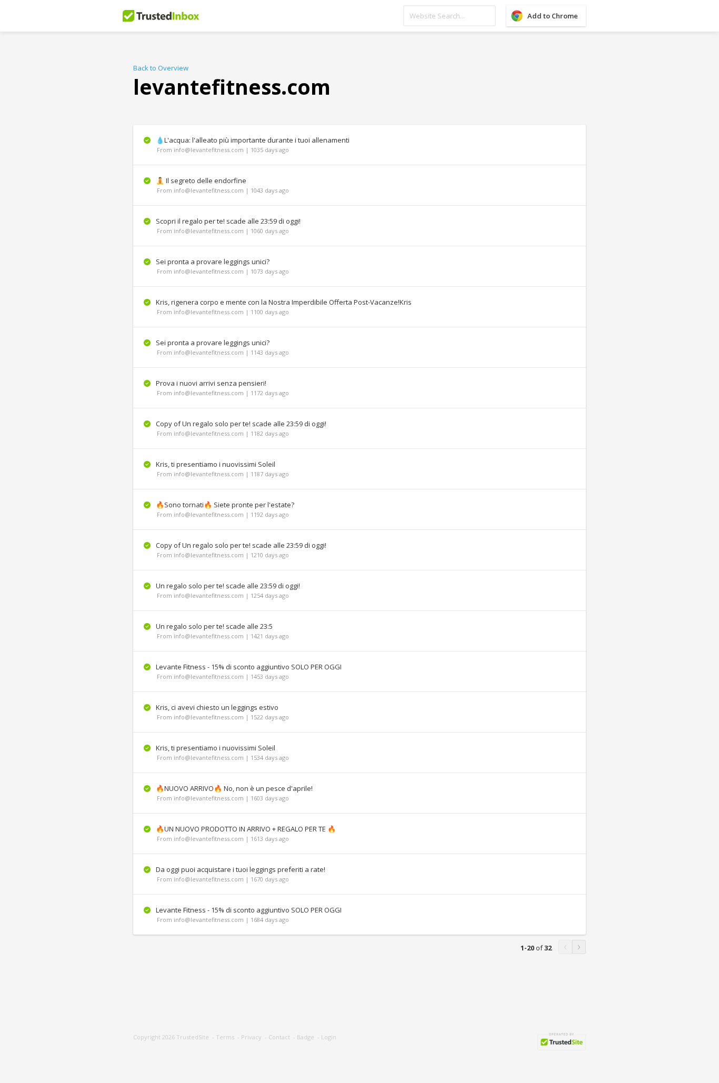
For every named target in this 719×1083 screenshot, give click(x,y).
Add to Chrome (552, 16)
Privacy (251, 1037)
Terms (225, 1037)
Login (328, 1037)
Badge (305, 1037)
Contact (279, 1037)
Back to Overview (160, 68)
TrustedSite (192, 1037)
